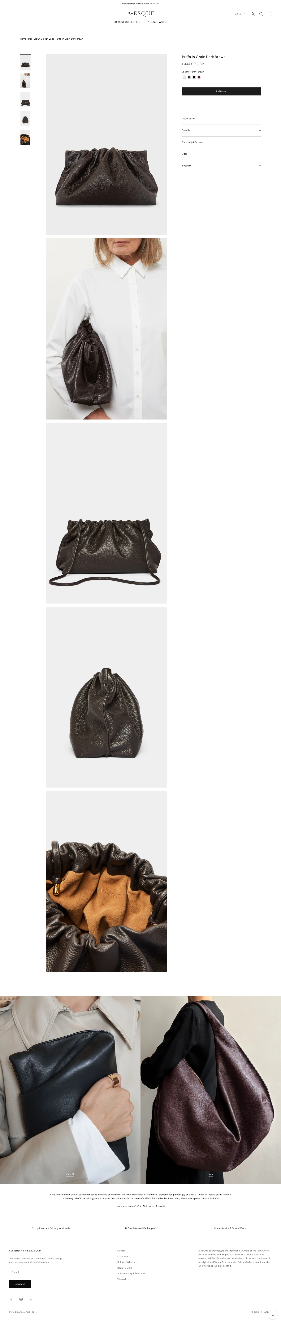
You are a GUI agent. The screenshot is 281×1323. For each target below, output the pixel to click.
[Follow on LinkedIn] (31, 1299)
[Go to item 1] (25, 62)
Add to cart (221, 91)
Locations (122, 1256)
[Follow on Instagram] (21, 1299)
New (211, 1174)
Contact (122, 1250)
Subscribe (20, 1284)
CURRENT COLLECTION (127, 22)
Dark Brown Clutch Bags (41, 39)
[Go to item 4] (25, 118)
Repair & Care (124, 1268)
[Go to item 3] (25, 100)
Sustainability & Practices (131, 1273)
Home (23, 39)
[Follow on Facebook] (11, 1299)
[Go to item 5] (25, 137)
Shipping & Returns (127, 1262)
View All (70, 1174)
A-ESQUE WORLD (158, 22)
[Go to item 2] (25, 81)
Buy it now (221, 102)
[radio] (184, 77)
